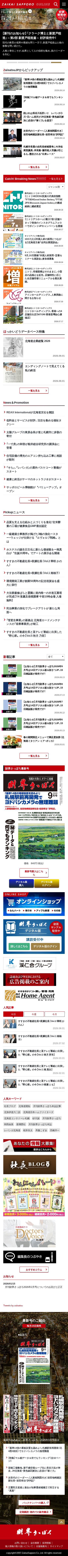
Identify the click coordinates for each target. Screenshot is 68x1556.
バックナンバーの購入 (34, 1502)
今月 (54, 1014)
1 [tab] (12, 62)
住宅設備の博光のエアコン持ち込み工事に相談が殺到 (34, 457)
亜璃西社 (21, 1124)
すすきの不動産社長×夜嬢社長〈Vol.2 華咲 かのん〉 (34, 563)
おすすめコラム (34, 1269)
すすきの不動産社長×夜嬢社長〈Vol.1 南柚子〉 (33, 573)
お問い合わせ (21, 1542)
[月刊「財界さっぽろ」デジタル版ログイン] (45, 947)
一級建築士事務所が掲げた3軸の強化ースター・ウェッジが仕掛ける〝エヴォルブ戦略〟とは (33, 537)
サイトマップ (56, 1546)
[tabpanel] (34, 34)
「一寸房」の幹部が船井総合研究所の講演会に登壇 (33, 446)
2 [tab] (23, 62)
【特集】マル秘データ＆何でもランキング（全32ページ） (34, 1459)
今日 (13, 1014)
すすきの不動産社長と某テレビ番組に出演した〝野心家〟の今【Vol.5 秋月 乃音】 (34, 633)
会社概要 (35, 1542)
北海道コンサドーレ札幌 (17, 1118)
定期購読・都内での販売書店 (34, 1511)
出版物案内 (41, 1546)
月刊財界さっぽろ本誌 (40, 1124)
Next (63, 18)
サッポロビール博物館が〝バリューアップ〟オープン (34, 489)
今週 (34, 1014)
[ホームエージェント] (29, 995)
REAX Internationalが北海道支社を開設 (30, 412)
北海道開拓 (24, 1106)
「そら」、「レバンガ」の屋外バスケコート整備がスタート (33, 469)
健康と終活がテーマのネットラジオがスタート (34, 479)
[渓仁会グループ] (29, 963)
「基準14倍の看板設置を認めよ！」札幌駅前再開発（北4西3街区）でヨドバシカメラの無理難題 (35, 1449)
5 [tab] (56, 62)
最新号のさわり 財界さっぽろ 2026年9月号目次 (31, 1440)
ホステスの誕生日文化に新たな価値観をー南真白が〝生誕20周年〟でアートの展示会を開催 (34, 551)
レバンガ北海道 (12, 1130)
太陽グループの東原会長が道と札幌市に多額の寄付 (34, 434)
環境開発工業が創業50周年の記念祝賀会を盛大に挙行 (33, 583)
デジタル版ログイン (46, 883)
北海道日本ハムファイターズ (38, 1112)
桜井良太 (28, 1130)
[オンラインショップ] (34, 903)
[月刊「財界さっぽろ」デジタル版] (19, 947)
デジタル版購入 (21, 883)
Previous (4, 18)
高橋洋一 (54, 1130)
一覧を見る (34, 167)
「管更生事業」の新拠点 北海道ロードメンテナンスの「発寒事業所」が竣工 (33, 622)
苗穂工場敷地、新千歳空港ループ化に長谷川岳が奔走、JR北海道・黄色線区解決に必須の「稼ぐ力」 (34, 1469)
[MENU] (64, 4)
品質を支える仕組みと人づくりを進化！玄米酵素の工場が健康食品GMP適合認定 (33, 524)
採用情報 (46, 1542)
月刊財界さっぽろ (51, 1118)
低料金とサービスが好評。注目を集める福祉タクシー (33, 422)
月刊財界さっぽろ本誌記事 (47, 1106)
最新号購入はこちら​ (34, 872)
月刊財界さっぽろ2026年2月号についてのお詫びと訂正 (33, 1286)
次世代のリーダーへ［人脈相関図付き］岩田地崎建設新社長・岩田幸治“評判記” (34, 1479)
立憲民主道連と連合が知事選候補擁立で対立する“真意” (33, 1489)
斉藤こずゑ (41, 1130)
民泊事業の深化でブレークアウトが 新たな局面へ (33, 610)
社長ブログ (10, 1106)
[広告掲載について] (29, 979)
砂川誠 (36, 1118)
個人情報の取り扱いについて (19, 1546)
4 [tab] (45, 62)
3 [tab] (34, 62)
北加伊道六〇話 (12, 1112)
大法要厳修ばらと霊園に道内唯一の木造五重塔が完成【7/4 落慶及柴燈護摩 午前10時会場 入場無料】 (34, 596)
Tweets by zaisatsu (13, 1305)
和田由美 (8, 1124)
